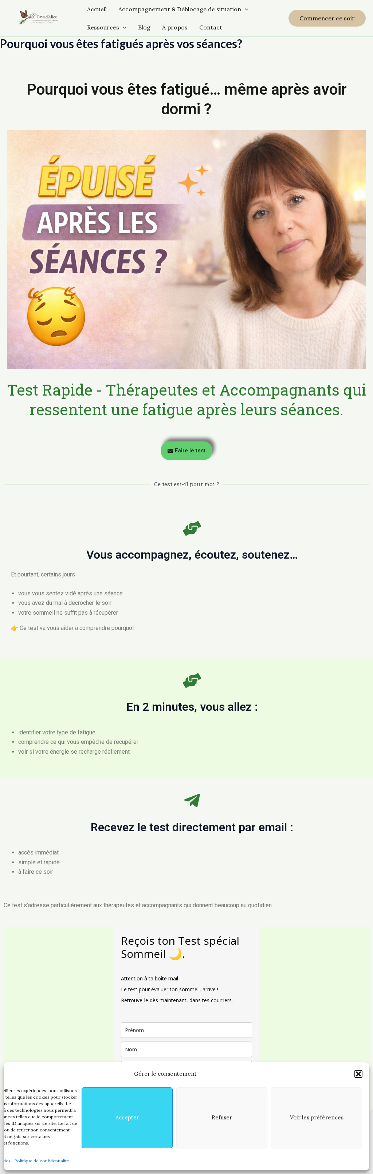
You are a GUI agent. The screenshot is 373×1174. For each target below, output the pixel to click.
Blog (144, 27)
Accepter (127, 1117)
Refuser (222, 1117)
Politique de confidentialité (41, 1160)
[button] (358, 1074)
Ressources (103, 27)
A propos (175, 27)
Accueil (97, 9)
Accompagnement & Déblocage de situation (179, 9)
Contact (210, 27)
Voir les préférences (316, 1117)
